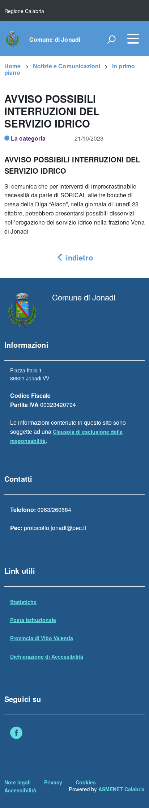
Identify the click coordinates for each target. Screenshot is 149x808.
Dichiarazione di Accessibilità (46, 656)
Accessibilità (20, 790)
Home (12, 66)
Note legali (17, 782)
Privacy (53, 782)
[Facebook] (16, 733)
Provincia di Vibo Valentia (41, 638)
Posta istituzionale (33, 619)
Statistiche (23, 601)
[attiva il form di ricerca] (111, 39)
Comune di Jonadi (55, 40)
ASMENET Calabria (121, 789)
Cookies (86, 782)
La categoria (28, 138)
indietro (78, 257)
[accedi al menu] (133, 38)
